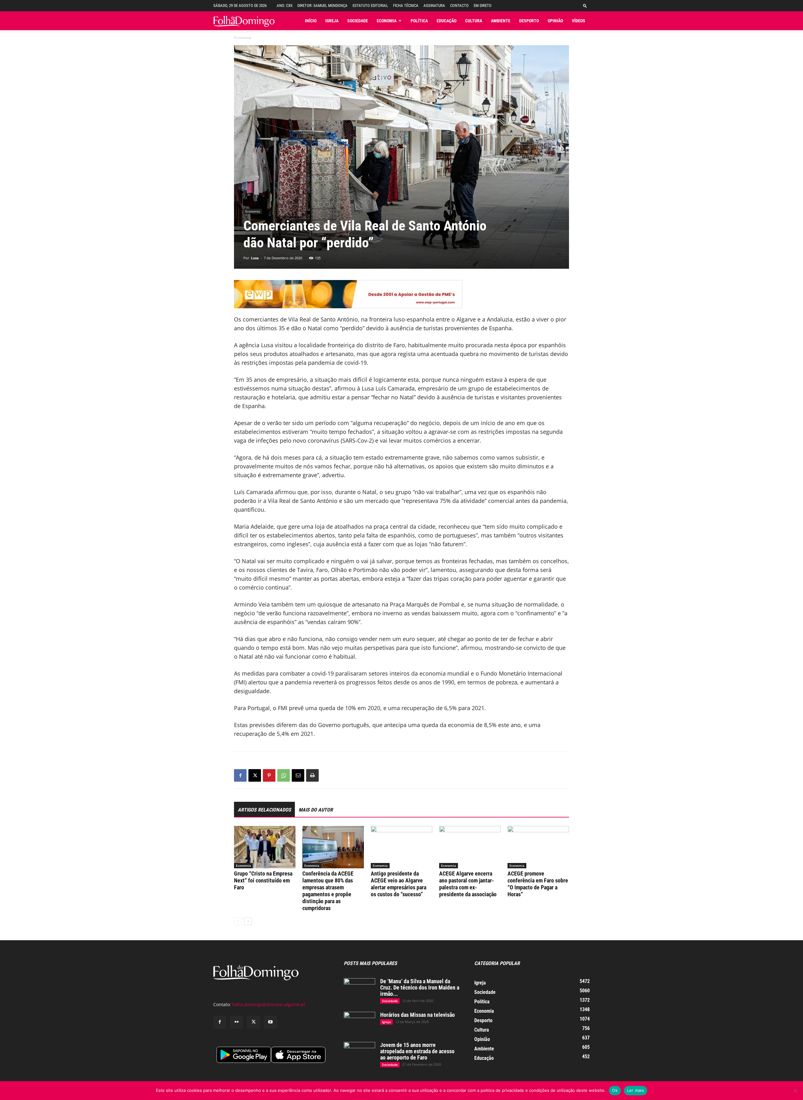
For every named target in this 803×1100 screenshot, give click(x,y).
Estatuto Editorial (370, 5)
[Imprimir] (312, 775)
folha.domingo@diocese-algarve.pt (268, 1004)
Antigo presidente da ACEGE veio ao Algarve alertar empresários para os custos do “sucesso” (398, 884)
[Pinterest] (269, 775)
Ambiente (500, 20)
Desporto (529, 20)
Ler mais (635, 1090)
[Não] (795, 1090)
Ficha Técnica (405, 5)
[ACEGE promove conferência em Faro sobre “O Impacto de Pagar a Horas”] (538, 847)
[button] (585, 5)
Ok (615, 1090)
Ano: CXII (284, 5)
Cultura (473, 20)
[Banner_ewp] (401, 294)
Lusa (255, 258)
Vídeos (578, 20)
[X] (254, 775)
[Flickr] (236, 1022)
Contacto (459, 5)
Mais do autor (316, 810)
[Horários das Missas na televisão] (359, 1023)
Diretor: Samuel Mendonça (322, 5)
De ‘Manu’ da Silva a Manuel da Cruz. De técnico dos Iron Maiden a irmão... (419, 987)
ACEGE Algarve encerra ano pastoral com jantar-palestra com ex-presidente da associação (468, 884)
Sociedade (357, 20)
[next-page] (248, 921)
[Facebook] (240, 775)
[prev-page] (238, 921)
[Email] (298, 775)
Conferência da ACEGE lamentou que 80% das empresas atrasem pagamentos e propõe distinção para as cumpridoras (328, 890)
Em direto (483, 5)
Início (310, 20)
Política (419, 20)
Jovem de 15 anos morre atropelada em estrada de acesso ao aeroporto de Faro (417, 1051)
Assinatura (434, 5)
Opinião (555, 20)
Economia (386, 20)
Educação (446, 20)
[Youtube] (270, 1022)
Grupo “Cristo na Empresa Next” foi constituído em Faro (263, 880)
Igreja (331, 20)
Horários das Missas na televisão (417, 1014)
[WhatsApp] (283, 775)
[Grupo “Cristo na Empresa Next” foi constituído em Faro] (264, 847)
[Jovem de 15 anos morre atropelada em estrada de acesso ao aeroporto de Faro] (359, 1053)
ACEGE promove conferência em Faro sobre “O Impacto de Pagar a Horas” (538, 884)
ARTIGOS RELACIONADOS (264, 810)
